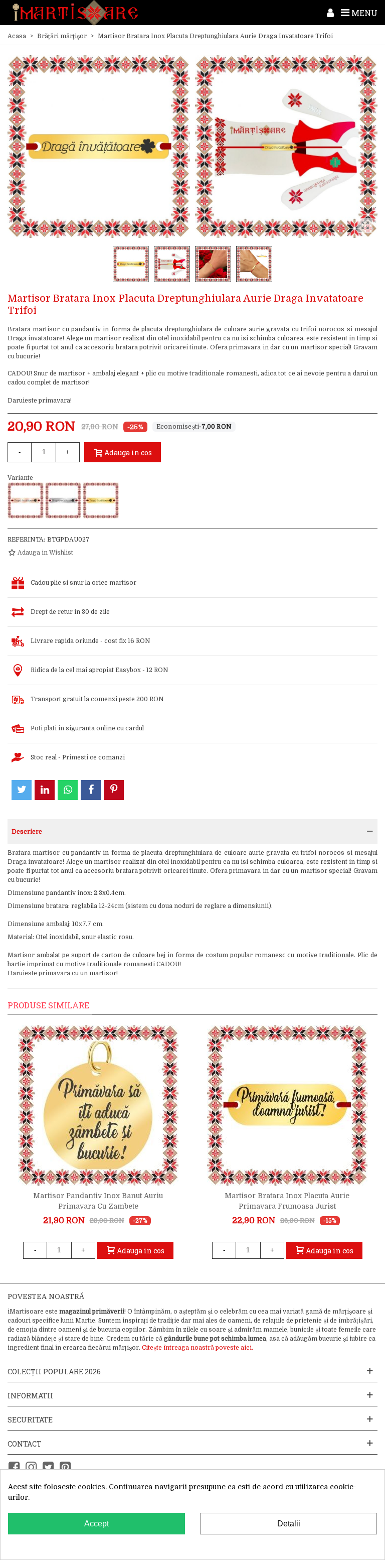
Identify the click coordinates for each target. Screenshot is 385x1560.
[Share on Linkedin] (45, 790)
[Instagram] (31, 1467)
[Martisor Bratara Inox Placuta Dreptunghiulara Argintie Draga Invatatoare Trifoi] (63, 500)
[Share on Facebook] (91, 790)
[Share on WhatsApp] (68, 790)
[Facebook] (14, 1467)
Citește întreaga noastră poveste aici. (197, 1347)
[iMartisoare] (75, 13)
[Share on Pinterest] (114, 790)
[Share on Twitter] (22, 790)
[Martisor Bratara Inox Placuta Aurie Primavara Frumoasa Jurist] (287, 1105)
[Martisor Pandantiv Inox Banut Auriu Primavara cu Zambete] (98, 1105)
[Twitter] (48, 1467)
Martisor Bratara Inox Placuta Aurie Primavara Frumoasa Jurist (287, 1201)
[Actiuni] (330, 12)
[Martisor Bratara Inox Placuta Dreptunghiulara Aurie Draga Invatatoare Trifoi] (101, 500)
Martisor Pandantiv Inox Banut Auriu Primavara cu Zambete (98, 1201)
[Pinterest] (65, 1467)
